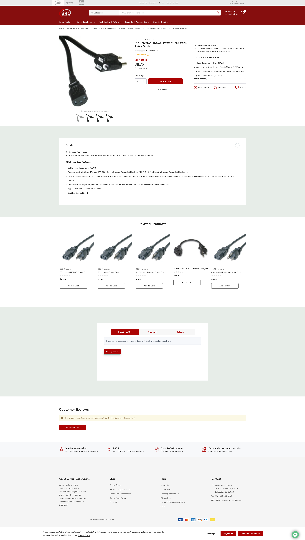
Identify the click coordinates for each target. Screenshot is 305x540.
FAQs (163, 506)
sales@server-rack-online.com (228, 500)
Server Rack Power (85, 22)
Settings (211, 533)
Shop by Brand (159, 22)
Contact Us (166, 489)
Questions (124, 332)
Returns (180, 332)
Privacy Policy (167, 498)
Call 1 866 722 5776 (223, 496)
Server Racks (64, 22)
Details (69, 145)
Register (234, 14)
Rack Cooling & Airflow (109, 22)
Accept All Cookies (251, 533)
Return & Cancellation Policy (173, 502)
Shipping (152, 332)
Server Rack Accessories (136, 22)
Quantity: (139, 75)
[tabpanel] (77, 260)
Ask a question (112, 352)
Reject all (228, 533)
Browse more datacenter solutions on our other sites (158, 3)
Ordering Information (170, 493)
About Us (165, 485)
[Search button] (218, 12)
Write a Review (73, 427)
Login (227, 14)
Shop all (113, 502)
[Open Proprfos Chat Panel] (295, 534)
